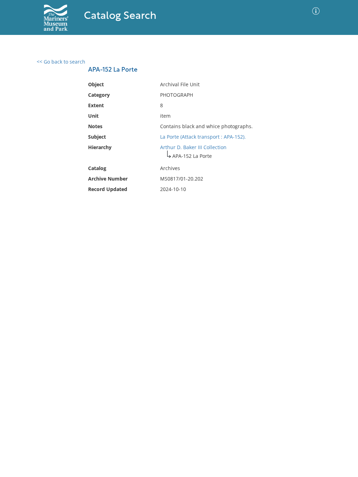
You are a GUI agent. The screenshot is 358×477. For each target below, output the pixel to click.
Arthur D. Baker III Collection (193, 147)
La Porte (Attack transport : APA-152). (203, 136)
